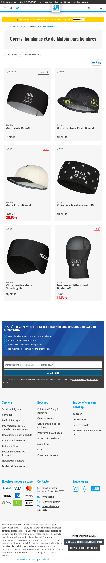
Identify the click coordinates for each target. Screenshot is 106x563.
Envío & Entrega (11, 420)
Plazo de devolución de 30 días (56, 2)
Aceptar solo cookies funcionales (84, 542)
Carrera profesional (48, 455)
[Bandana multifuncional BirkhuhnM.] (78, 257)
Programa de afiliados (49, 432)
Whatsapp (48, 496)
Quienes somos (45, 418)
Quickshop (27, 105)
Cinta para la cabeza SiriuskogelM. (19, 287)
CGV (39, 449)
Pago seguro (82, 2)
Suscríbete (53, 373)
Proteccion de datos (26, 559)
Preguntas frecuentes (14, 440)
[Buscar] (11, 7)
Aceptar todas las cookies (84, 548)
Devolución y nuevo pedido (17, 434)
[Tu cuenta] (89, 7)
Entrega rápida (9, 2)
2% (21, 2)
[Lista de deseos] (95, 7)
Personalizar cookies (84, 536)
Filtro (98, 62)
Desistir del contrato (13, 466)
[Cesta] (101, 7)
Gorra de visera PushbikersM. (76, 128)
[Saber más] (101, 19)
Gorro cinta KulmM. (18, 128)
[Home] (5, 26)
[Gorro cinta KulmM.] (27, 100)
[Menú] (5, 7)
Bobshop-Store (10, 446)
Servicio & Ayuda (11, 409)
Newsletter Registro (13, 460)
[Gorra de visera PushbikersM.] (78, 100)
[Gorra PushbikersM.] (27, 177)
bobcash (77, 413)
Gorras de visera (12, 54)
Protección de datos (48, 438)
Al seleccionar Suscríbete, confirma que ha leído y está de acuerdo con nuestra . (50, 381)
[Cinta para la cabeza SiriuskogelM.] (27, 257)
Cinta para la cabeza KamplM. (76, 205)
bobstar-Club (80, 419)
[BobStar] (17, 7)
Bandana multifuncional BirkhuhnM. (72, 287)
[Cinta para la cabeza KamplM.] (78, 177)
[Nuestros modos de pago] (17, 497)
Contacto (7, 414)
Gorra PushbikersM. (19, 205)
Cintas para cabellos (31, 54)
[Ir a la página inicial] (56, 7)
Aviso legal (43, 443)
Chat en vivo (49, 487)
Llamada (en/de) (51, 501)
